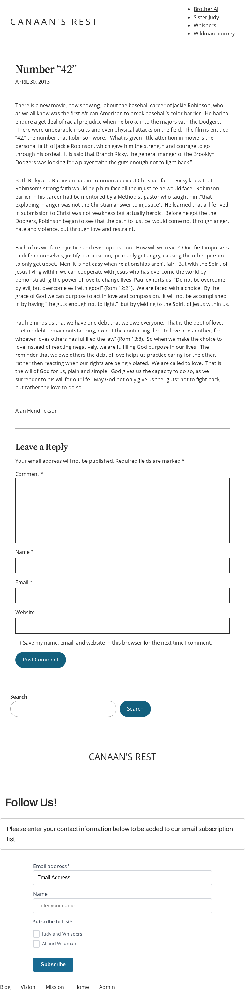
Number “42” (45, 69)
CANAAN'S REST (54, 21)
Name (24, 551)
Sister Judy (206, 17)
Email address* (51, 866)
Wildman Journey (214, 33)
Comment (29, 474)
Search (18, 696)
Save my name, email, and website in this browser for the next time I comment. (117, 642)
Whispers (205, 25)
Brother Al (206, 8)
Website (25, 612)
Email (24, 582)
